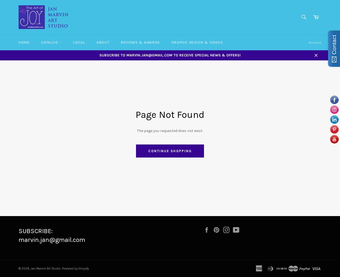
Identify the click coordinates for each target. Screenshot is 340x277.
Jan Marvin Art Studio (46, 268)
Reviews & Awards (140, 42)
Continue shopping (170, 151)
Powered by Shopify (75, 268)
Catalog (50, 42)
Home (24, 42)
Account (315, 42)
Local (79, 42)
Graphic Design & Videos (197, 42)
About (102, 42)
